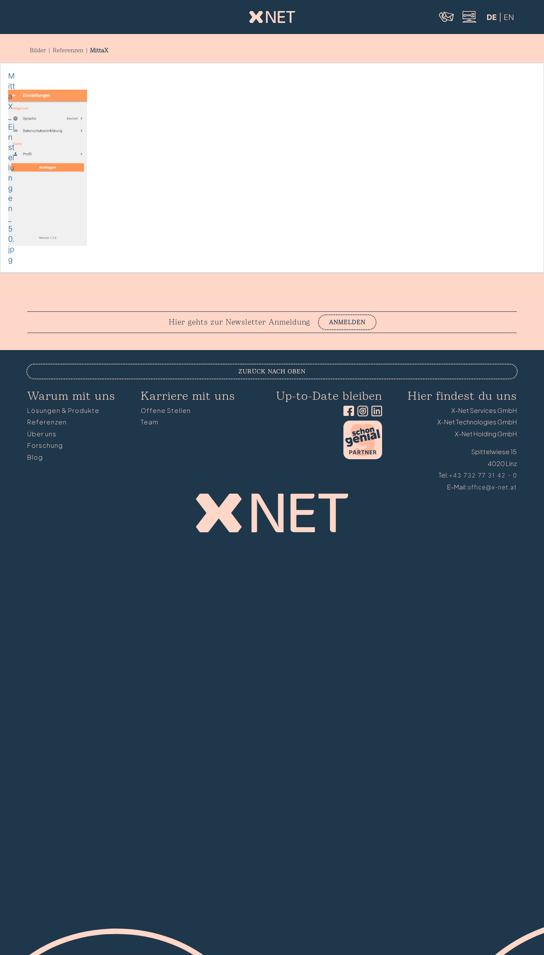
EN (509, 17)
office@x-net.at (492, 487)
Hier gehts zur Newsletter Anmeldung (239, 322)
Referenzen (68, 50)
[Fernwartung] (468, 21)
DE (492, 17)
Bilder (38, 50)
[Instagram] (361, 412)
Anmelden (347, 322)
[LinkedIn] (375, 412)
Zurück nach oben (272, 371)
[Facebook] (347, 412)
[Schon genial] (362, 457)
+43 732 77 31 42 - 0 (483, 475)
